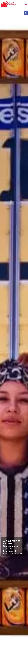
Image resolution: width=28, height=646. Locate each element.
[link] (26, 13)
